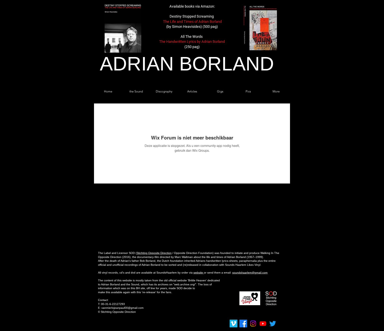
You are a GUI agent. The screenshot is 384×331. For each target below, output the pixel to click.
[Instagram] (253, 323)
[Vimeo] (233, 323)
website (198, 272)
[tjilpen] (273, 323)
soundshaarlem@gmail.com (250, 272)
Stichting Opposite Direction (154, 253)
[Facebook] (243, 323)
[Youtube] (263, 323)
